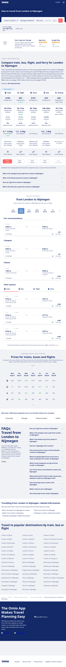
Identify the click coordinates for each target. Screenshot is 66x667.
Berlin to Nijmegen (28, 562)
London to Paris (27, 535)
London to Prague (7, 551)
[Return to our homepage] (4, 2)
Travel (9, 597)
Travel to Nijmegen (36, 597)
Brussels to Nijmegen (29, 589)
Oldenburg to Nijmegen (51, 566)
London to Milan (6, 539)
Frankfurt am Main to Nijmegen (53, 578)
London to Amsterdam (50, 543)
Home (3, 597)
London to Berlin (6, 535)
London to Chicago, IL (50, 558)
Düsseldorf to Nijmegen (9, 589)
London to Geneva (49, 555)
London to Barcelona (8, 543)
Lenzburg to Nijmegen (29, 574)
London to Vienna (28, 543)
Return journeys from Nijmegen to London (16, 510)
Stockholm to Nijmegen (51, 582)
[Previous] (7, 374)
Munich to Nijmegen (29, 582)
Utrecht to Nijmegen (8, 566)
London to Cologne (49, 547)
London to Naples (28, 555)
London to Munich (7, 547)
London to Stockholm (29, 547)
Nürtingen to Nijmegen (51, 574)
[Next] (59, 210)
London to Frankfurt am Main (53, 539)
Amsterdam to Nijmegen (9, 582)
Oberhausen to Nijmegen (9, 570)
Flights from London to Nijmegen (13, 513)
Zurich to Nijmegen (28, 586)
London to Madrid (28, 539)
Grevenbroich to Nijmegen (10, 578)
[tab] (11, 289)
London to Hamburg (8, 555)
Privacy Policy (38, 662)
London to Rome (48, 535)
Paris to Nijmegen (28, 578)
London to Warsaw (7, 558)
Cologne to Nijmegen (8, 586)
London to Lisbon (49, 551)
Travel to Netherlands (21, 597)
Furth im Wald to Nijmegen (10, 574)
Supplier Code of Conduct (53, 662)
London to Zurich (28, 551)
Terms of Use (26, 662)
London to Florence (7, 562)
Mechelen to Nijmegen (50, 570)
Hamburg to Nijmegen (50, 586)
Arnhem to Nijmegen (29, 566)
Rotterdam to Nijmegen (51, 562)
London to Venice (28, 558)
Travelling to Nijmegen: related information (16, 516)
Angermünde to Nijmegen (30, 570)
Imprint (17, 662)
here (56, 345)
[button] (40, 20)
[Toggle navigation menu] (64, 2)
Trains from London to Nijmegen (44, 510)
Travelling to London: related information (47, 513)
